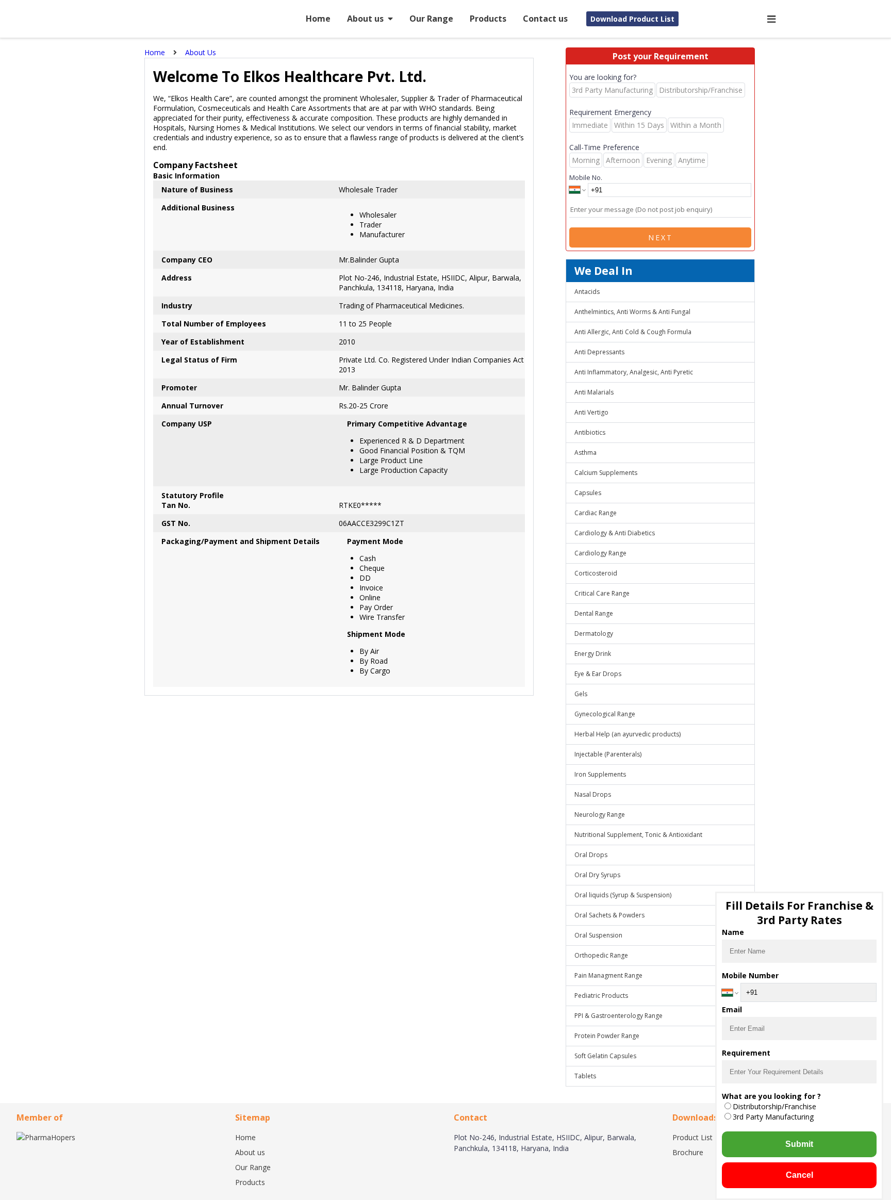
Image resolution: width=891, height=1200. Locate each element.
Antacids (587, 291)
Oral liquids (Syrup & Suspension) (622, 895)
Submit (799, 1144)
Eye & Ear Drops (597, 673)
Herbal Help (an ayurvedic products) (627, 734)
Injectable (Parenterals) (607, 754)
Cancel (799, 1175)
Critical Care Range (602, 593)
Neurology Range (599, 814)
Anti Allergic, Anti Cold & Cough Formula (632, 331)
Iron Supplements (600, 774)
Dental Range (593, 613)
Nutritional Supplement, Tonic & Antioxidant (638, 834)
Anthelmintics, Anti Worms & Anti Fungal (632, 311)
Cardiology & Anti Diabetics (614, 533)
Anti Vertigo (591, 412)
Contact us (545, 18)
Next (660, 237)
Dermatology (593, 633)
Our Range (431, 18)
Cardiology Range (600, 553)
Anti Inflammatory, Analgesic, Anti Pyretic (633, 372)
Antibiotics (589, 432)
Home (318, 18)
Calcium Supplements (605, 472)
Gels (580, 693)
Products (488, 18)
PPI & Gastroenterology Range (618, 1015)
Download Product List (632, 19)
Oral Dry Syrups (597, 874)
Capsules (587, 492)
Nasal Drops (592, 794)
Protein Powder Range (606, 1035)
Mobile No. (585, 177)
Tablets (585, 1076)
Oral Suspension (598, 935)
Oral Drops (590, 854)
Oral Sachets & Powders (609, 915)
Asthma (585, 452)
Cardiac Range (595, 512)
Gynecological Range (604, 714)
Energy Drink (592, 653)
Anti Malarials (594, 392)
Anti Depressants (599, 352)
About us (365, 18)
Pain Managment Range (608, 975)
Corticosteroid (595, 573)
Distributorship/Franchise (774, 1106)
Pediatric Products (601, 995)
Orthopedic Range (601, 955)
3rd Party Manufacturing (773, 1117)
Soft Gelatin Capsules (605, 1055)
